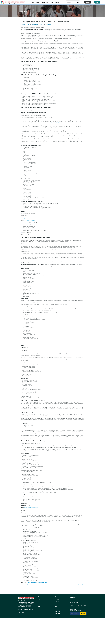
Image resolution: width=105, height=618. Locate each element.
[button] (87, 2)
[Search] (78, 2)
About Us (57, 2)
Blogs (52, 2)
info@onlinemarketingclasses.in (31, 507)
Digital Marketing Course (56, 122)
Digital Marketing (25, 9)
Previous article (25, 584)
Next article (80, 584)
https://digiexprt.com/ (30, 220)
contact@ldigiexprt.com (26, 218)
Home (32, 2)
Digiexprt (28, 120)
